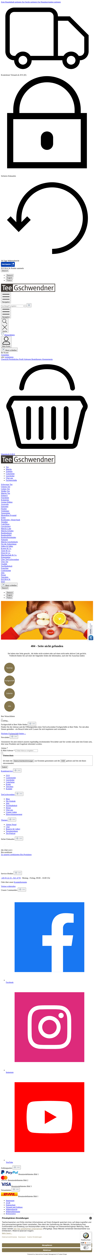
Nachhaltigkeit (11, 805)
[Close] (2, 719)
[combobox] (12, 306)
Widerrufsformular (13, 1212)
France (9, 280)
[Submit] (2, 753)
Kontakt (9, 789)
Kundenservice (7, 771)
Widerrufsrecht (11, 1209)
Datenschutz (10, 1205)
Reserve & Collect (13, 829)
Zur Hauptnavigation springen (49, 2)
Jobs (7, 803)
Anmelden (5, 355)
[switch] (85, 1247)
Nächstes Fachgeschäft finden (13, 734)
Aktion (4, 748)
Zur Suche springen (29, 2)
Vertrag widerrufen (8, 886)
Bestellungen (36, 359)
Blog (8, 799)
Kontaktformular (20, 882)
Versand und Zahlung (14, 1207)
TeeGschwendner (8, 794)
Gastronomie (11, 778)
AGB (63, 761)
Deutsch (10, 275)
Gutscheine (10, 782)
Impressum (10, 1201)
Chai (8, 827)
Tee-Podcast (10, 833)
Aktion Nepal (11, 824)
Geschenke (10, 780)
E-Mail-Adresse (8, 750)
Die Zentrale (11, 801)
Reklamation (11, 1214)
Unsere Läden (11, 812)
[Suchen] (25, 306)
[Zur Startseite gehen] (28, 291)
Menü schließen (11, 350)
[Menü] (90, 1232)
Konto (8, 784)
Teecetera (9, 786)
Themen (4, 820)
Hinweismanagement (14, 814)
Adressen (27, 359)
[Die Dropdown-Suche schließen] (29, 305)
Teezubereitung (12, 831)
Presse (8, 808)
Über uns (9, 810)
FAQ (8, 775)
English (9, 278)
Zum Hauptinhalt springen (11, 2)
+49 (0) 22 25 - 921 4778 (11, 878)
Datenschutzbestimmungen (23, 761)
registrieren (9, 357)
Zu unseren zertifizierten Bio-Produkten (16, 855)
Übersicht (5, 359)
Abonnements (47, 359)
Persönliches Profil (16, 359)
